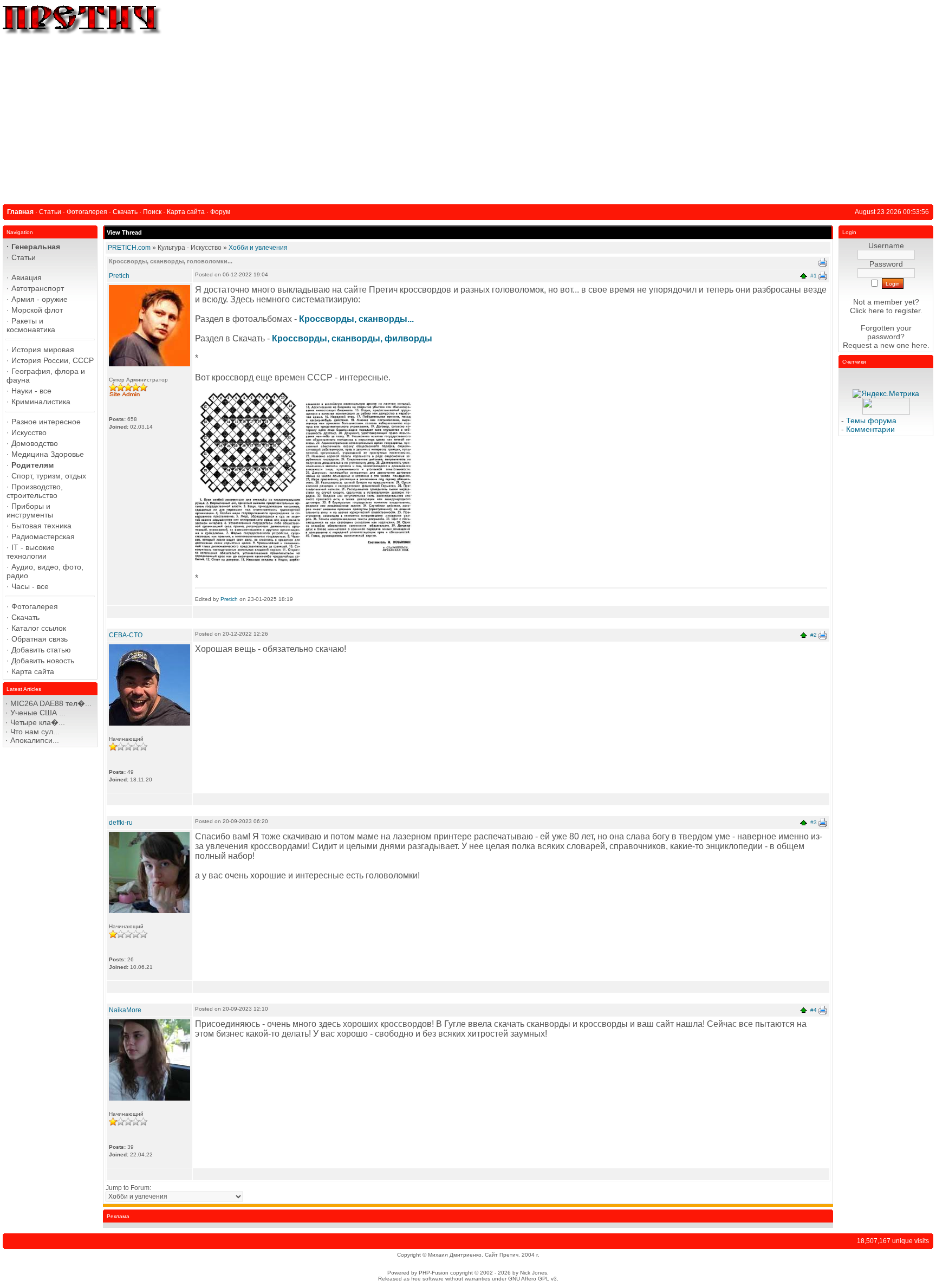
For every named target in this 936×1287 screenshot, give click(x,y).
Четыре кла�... (37, 722)
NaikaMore (125, 1010)
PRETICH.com (129, 247)
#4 (813, 1010)
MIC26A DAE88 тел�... (51, 703)
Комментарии (870, 429)
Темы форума (871, 420)
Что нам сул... (35, 731)
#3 (813, 822)
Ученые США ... (38, 712)
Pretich (119, 276)
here (919, 345)
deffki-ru (121, 822)
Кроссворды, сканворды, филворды (352, 338)
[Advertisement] (468, 117)
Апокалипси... (34, 740)
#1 (813, 276)
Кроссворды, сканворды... (356, 319)
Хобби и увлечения (258, 247)
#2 (813, 635)
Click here (867, 310)
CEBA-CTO (125, 635)
